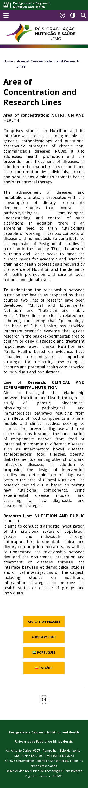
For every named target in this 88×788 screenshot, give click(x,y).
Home (8, 61)
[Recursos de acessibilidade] (62, 15)
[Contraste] (73, 15)
